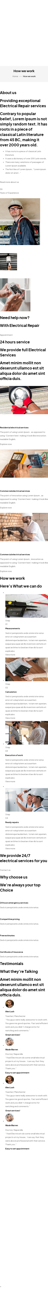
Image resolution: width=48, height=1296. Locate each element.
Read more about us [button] (9, 182)
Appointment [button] (6, 335)
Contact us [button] (5, 870)
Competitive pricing (10, 919)
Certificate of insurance (11, 952)
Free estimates (7, 935)
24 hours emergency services (14, 903)
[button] (0, 1286)
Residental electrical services (14, 427)
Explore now (6, 444)
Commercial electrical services (15, 491)
